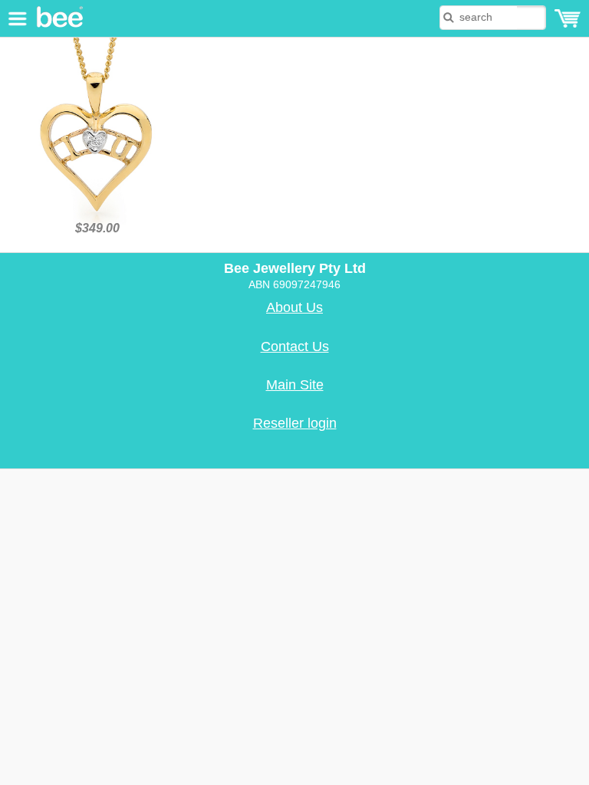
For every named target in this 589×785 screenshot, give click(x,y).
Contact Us (295, 346)
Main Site (295, 384)
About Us (294, 307)
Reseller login (295, 423)
